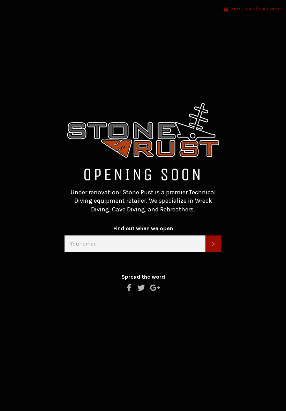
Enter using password (255, 8)
